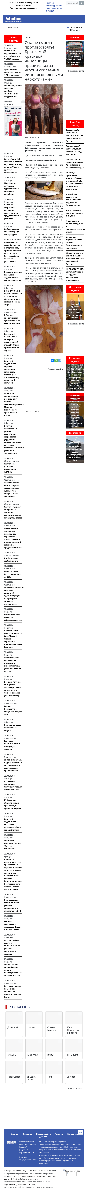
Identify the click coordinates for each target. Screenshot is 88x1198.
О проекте (27, 1134)
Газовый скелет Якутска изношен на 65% (12, 574)
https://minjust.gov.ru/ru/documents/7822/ (20, 1184)
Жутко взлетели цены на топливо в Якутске (74, 213)
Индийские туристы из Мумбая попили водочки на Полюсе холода (73, 199)
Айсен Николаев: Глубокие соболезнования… (13, 617)
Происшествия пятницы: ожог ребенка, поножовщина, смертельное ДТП (12, 905)
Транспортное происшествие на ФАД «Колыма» (12, 72)
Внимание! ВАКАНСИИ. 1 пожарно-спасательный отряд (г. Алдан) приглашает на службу (11, 342)
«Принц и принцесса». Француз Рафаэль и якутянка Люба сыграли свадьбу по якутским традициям (74, 180)
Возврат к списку (32, 411)
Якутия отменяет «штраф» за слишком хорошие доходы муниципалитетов (13, 512)
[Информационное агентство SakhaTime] (13, 19)
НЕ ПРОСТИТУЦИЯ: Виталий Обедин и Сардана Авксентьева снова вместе (75, 274)
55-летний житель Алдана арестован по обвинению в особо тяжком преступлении (13, 765)
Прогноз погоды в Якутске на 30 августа (12, 728)
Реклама (59, 1134)
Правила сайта (43, 1134)
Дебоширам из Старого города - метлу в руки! (12, 232)
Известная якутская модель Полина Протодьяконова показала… (24, 5)
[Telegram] (59, 360)
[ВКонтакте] (52, 360)
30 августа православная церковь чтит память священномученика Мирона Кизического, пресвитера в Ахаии (14, 404)
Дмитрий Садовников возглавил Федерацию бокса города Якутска (13, 824)
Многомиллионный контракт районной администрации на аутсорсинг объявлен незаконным (14, 595)
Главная (14, 1134)
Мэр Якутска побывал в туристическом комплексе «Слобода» (11, 188)
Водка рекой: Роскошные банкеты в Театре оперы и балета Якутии (74, 135)
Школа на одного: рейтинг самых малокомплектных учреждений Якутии (75, 258)
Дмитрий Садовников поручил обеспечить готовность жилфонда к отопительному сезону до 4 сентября (11, 372)
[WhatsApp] (56, 360)
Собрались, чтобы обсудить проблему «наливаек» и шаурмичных (13, 91)
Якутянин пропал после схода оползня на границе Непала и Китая (13, 991)
